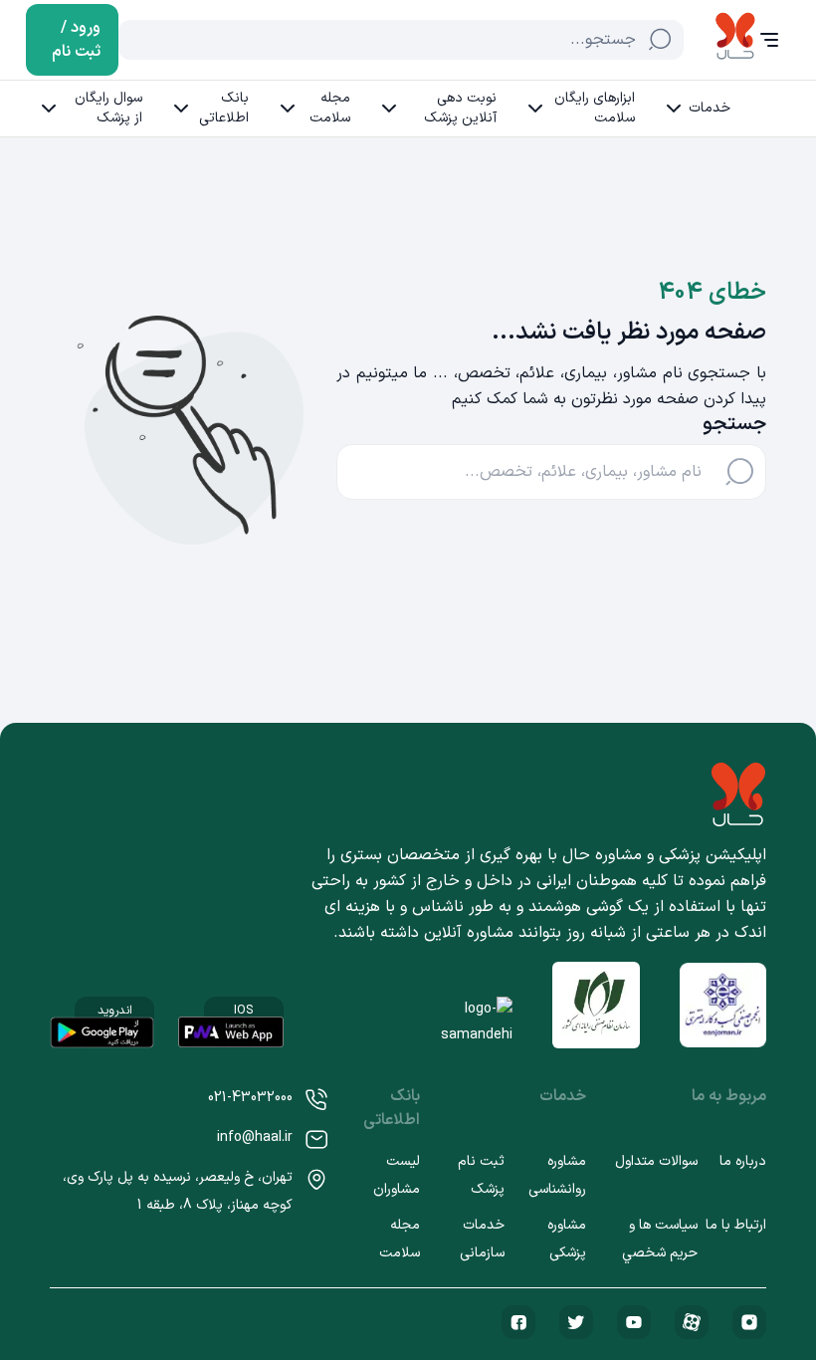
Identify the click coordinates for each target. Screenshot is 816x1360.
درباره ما (742, 1161)
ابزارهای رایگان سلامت (594, 108)
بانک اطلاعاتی (224, 108)
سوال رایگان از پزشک (108, 108)
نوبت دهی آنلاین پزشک (460, 108)
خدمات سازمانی (482, 1239)
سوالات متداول (656, 1161)
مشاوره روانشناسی (557, 1175)
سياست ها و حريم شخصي (660, 1239)
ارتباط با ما (736, 1225)
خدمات (709, 108)
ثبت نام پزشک (481, 1175)
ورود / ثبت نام (76, 40)
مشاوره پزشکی (566, 1239)
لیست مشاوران (396, 1175)
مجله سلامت (329, 108)
